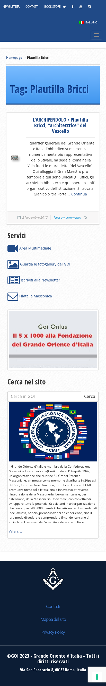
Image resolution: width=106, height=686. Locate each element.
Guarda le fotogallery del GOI (44, 264)
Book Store (52, 6)
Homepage (14, 57)
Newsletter (11, 6)
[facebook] (72, 8)
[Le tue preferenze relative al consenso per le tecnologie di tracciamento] (97, 677)
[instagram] (89, 8)
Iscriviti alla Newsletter (40, 280)
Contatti (31, 6)
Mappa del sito (53, 619)
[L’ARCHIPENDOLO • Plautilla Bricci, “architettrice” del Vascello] (14, 158)
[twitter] (64, 8)
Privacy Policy (53, 632)
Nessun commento (67, 217)
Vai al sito (15, 531)
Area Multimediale (34, 248)
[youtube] (80, 8)
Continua (79, 194)
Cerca (89, 396)
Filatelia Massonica (35, 296)
